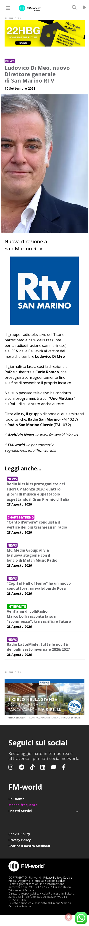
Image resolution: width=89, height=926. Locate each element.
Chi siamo (16, 799)
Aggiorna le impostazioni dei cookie (41, 881)
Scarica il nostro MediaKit (29, 846)
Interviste (17, 606)
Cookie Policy (19, 834)
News (10, 61)
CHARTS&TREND (21, 517)
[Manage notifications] (68, 917)
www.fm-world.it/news (59, 434)
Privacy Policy (19, 840)
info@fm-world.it (42, 450)
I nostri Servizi (20, 811)
